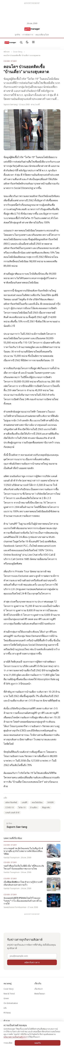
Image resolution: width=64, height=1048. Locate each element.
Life (5, 1008)
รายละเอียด (8, 1043)
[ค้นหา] (21, 42)
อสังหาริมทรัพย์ (11, 802)
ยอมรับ (38, 1042)
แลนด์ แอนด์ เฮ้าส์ (12, 812)
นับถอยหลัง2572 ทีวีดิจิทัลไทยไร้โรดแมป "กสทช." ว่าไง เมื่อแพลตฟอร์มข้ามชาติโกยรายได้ (23, 901)
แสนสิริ (24, 802)
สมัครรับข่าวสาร (32, 962)
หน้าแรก (7, 52)
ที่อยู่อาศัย (46, 807)
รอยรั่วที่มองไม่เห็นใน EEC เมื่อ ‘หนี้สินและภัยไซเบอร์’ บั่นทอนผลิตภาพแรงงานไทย (24, 867)
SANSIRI (50, 802)
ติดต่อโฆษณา (39, 993)
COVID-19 (9, 807)
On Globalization (11, 1003)
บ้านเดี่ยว (33, 807)
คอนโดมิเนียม (37, 802)
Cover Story (17, 52)
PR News (7, 1012)
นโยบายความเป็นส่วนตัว (13, 1037)
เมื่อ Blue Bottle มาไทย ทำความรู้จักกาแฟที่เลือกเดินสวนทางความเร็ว (23, 883)
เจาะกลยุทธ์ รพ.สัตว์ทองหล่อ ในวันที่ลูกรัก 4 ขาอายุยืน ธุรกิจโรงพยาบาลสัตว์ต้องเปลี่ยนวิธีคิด (23, 851)
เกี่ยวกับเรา (38, 989)
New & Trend (9, 993)
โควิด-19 (21, 807)
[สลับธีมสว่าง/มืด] (27, 42)
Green (6, 998)
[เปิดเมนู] (33, 42)
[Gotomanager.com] (32, 29)
